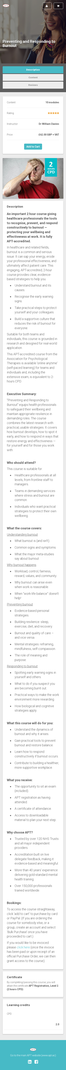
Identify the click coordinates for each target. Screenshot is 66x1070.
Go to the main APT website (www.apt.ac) (33, 1055)
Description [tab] (33, 69)
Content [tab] (33, 77)
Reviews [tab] (33, 85)
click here (23, 947)
